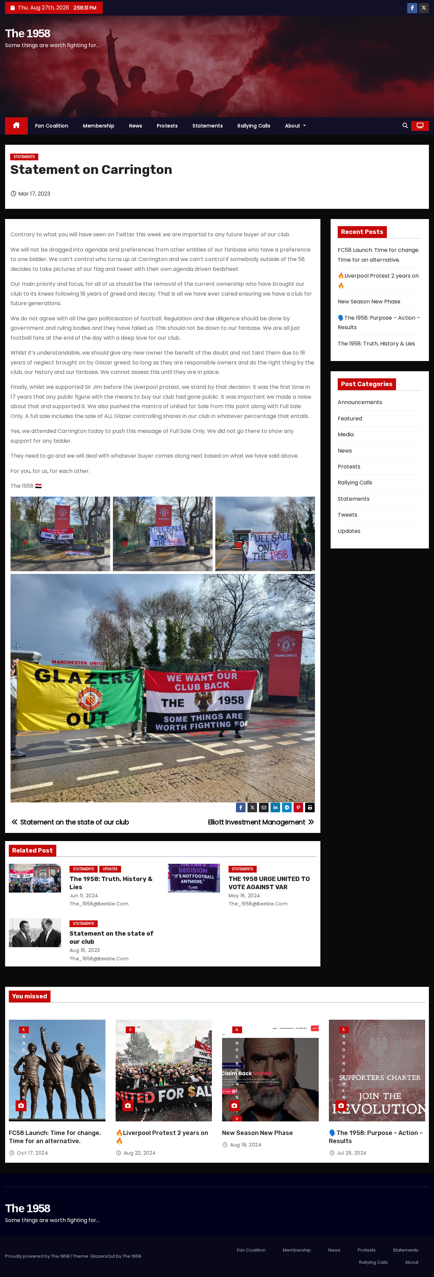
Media (346, 434)
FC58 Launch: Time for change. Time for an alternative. (55, 1137)
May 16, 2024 (244, 895)
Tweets (347, 515)
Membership (98, 125)
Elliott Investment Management (257, 822)
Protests (167, 125)
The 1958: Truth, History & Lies (376, 343)
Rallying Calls (254, 125)
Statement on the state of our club (74, 822)
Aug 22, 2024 (140, 1153)
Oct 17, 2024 (32, 1153)
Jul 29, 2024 (352, 1153)
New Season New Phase (369, 301)
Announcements (360, 402)
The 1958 (27, 33)
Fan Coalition (51, 125)
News (135, 125)
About (293, 125)
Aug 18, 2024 (245, 1144)
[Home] (16, 126)
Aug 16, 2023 (85, 950)
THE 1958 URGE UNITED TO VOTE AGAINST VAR (269, 883)
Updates (110, 869)
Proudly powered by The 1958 (38, 1256)
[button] (405, 125)
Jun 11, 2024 (84, 895)
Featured (350, 418)
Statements (208, 125)
